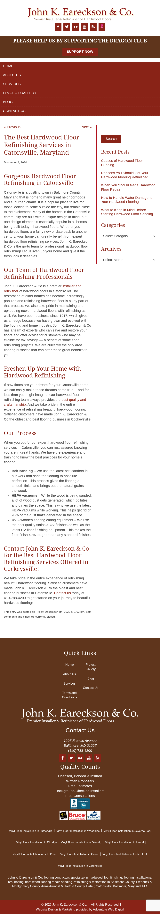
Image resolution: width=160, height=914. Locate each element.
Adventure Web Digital (108, 909)
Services (12, 84)
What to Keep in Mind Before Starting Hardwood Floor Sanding (127, 212)
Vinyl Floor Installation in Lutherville (30, 830)
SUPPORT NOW (80, 52)
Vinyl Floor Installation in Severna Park (127, 830)
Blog (8, 102)
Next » (87, 127)
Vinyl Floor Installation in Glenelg (81, 842)
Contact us (62, 593)
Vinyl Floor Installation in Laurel (124, 842)
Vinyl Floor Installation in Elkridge (36, 842)
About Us (12, 75)
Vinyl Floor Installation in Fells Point (34, 854)
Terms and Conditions (69, 695)
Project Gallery (19, 93)
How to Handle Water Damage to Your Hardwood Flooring (126, 200)
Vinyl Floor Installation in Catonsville (80, 865)
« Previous (12, 127)
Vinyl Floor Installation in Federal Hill (124, 854)
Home (8, 66)
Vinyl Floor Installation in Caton (79, 854)
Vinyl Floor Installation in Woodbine (78, 830)
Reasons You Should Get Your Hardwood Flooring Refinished (124, 175)
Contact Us (14, 111)
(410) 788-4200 (80, 751)
